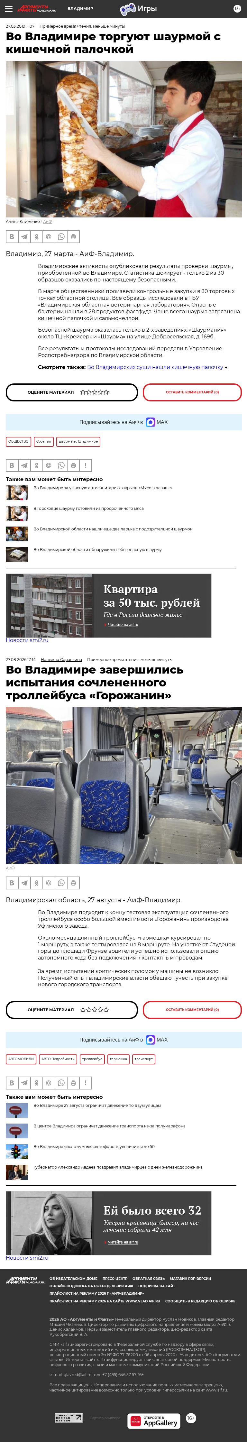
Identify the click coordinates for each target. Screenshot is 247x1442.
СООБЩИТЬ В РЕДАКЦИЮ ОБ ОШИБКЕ (200, 1301)
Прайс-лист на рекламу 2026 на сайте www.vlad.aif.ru (105, 1301)
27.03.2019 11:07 (20, 26)
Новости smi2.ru (27, 640)
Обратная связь (149, 1279)
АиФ (47, 221)
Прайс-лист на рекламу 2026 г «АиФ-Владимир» (97, 1293)
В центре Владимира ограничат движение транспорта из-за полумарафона (109, 1126)
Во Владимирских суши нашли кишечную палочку (155, 367)
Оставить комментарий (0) (192, 392)
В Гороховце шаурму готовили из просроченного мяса (88, 508)
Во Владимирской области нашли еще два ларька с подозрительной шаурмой (113, 529)
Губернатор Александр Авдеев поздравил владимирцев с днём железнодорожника (118, 1167)
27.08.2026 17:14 (21, 659)
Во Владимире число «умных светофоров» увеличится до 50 (94, 1146)
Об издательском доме (73, 1279)
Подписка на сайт (156, 1286)
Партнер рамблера (105, 1418)
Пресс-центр (115, 1279)
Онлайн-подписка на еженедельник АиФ (91, 1286)
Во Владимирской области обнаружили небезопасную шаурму (97, 549)
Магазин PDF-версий (190, 1279)
